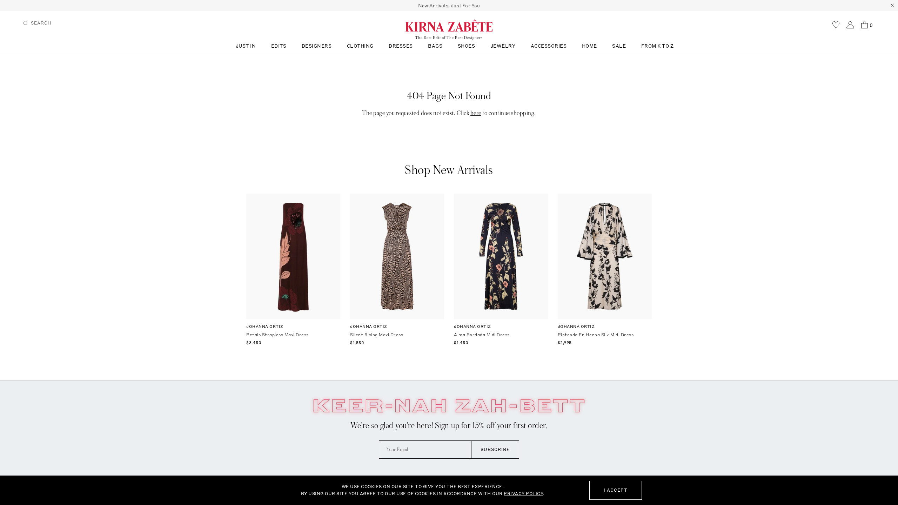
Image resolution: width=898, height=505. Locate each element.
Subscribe (495, 449)
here (475, 113)
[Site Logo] (449, 25)
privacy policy (523, 493)
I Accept (616, 490)
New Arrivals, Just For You (449, 5)
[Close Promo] (892, 5)
